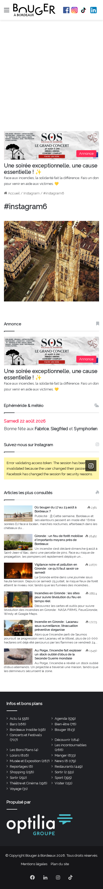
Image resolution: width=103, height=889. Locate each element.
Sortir (59, 772)
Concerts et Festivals (26, 735)
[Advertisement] (51, 76)
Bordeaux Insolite (23, 730)
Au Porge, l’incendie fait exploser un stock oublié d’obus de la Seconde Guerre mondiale (58, 654)
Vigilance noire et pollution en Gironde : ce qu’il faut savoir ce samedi (56, 568)
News (59, 761)
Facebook (66, 10)
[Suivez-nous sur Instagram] (91, 465)
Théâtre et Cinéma (24, 783)
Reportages (19, 766)
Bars (13, 724)
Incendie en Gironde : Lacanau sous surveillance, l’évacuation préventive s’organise (56, 626)
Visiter (59, 783)
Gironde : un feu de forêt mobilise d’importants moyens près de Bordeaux (59, 540)
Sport (59, 778)
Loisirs (15, 755)
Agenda (61, 719)
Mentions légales (34, 864)
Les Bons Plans (21, 750)
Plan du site (60, 864)
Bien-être (62, 724)
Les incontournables (70, 745)
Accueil (13, 193)
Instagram (74, 10)
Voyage (15, 789)
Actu (13, 719)
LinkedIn (93, 10)
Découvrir (62, 740)
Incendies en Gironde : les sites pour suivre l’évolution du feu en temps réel (58, 597)
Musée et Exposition (25, 761)
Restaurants (64, 766)
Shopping (17, 772)
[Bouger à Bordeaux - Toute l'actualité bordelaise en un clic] (34, 10)
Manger (61, 755)
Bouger (60, 730)
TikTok (83, 10)
